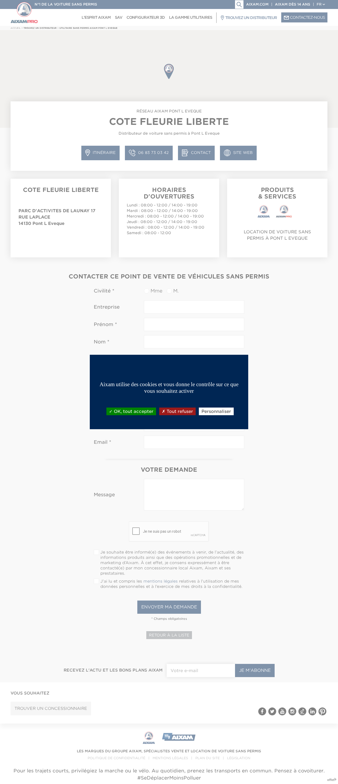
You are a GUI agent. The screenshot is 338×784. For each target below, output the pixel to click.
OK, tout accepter (132, 411)
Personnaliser (216, 411)
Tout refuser (179, 411)
